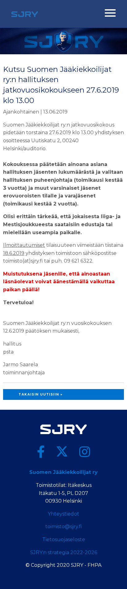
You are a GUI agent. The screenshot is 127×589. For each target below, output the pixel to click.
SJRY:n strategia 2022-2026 (63, 552)
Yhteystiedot (63, 514)
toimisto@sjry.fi (63, 526)
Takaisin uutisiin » (40, 394)
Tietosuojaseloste (63, 539)
